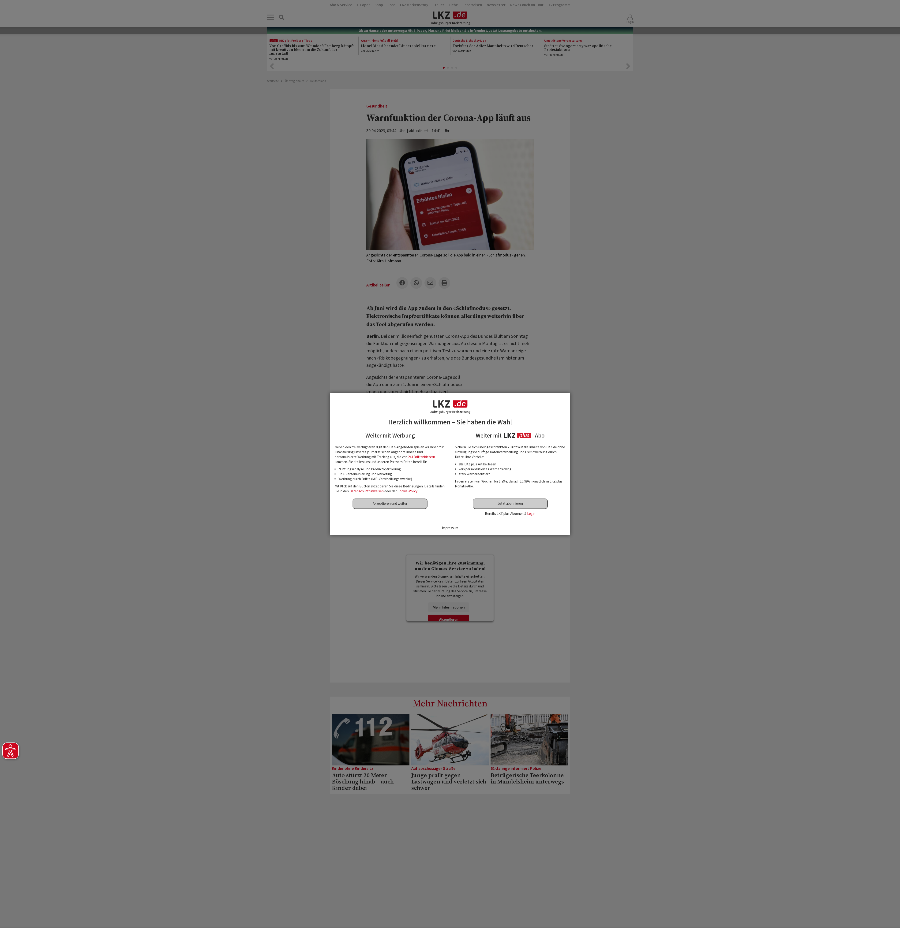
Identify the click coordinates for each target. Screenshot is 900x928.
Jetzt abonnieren (510, 503)
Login (531, 513)
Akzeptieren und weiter (390, 503)
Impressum (450, 528)
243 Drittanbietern (421, 457)
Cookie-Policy (407, 491)
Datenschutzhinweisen (366, 491)
